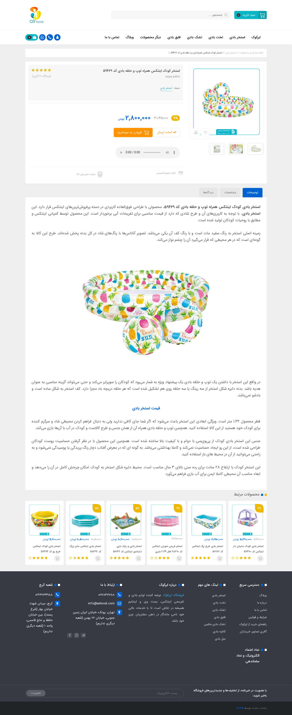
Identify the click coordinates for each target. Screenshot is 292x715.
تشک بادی (194, 37)
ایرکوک (255, 37)
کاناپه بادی (219, 631)
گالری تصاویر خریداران (253, 631)
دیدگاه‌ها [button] (208, 192)
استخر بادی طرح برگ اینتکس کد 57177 (207, 549)
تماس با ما (112, 37)
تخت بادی (215, 37)
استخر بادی (237, 37)
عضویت (36, 693)
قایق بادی (174, 37)
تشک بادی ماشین (215, 624)
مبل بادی (220, 638)
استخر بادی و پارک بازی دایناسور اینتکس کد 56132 (127, 549)
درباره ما (262, 602)
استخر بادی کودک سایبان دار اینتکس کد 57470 (248, 549)
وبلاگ (130, 37)
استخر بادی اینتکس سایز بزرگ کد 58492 (85, 549)
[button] (250, 15)
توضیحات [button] (252, 192)
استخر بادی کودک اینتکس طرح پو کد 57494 (46, 549)
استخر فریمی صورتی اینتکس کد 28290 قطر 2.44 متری (167, 549)
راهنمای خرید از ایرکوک (253, 624)
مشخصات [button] (230, 192)
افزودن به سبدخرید (130, 132)
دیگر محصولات (150, 37)
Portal (239, 708)
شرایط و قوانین (257, 617)
